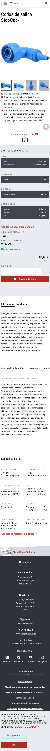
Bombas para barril (25, 698)
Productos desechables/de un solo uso (25, 692)
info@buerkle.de (28, 634)
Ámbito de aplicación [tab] (12, 368)
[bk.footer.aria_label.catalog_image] (6, 551)
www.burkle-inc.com (25, 606)
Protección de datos (22, 727)
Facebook (18, 662)
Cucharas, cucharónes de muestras (25, 709)
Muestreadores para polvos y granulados (25, 687)
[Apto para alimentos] (25, 140)
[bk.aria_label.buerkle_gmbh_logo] (4, 3)
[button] (46, 53)
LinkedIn (7, 662)
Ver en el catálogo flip (22, 134)
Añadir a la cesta (27, 279)
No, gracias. (13, 735)
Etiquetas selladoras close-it (25, 703)
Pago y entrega (25, 682)
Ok (14, 745)
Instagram (42, 662)
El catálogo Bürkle (22, 552)
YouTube (31, 662)
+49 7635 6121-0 (25, 629)
